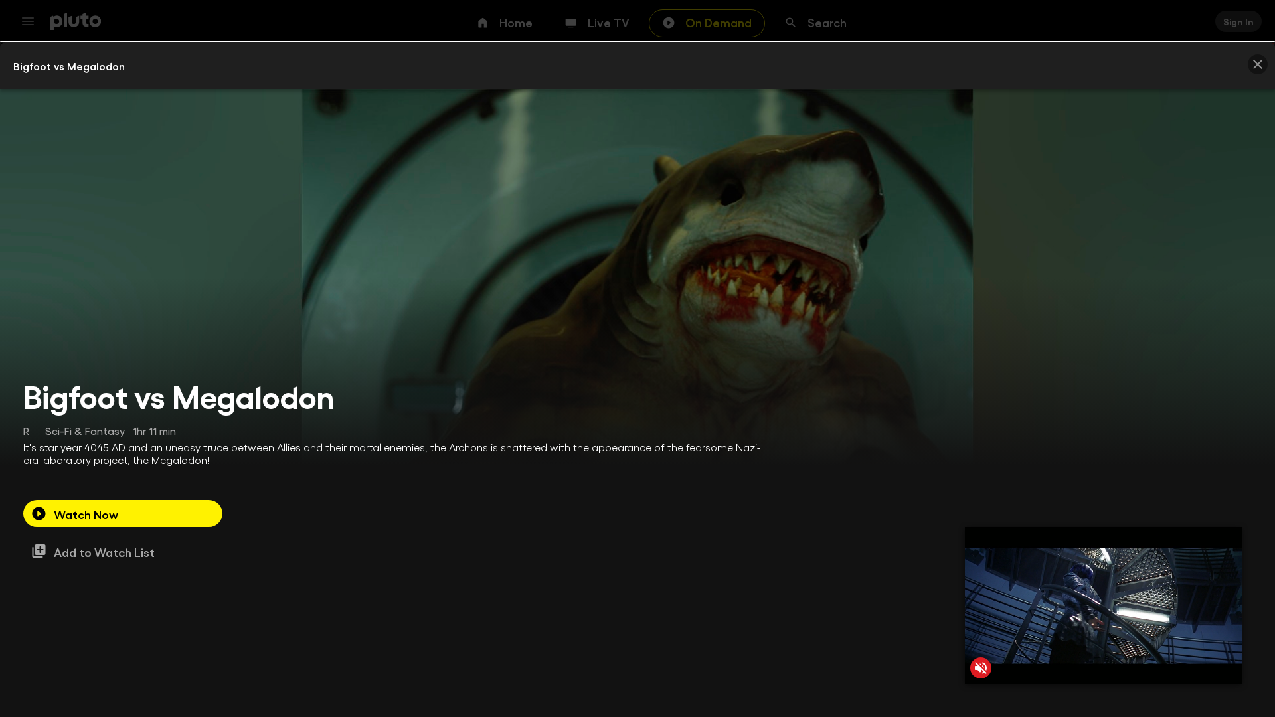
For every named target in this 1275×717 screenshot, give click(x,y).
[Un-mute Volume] (980, 667)
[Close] (1258, 64)
